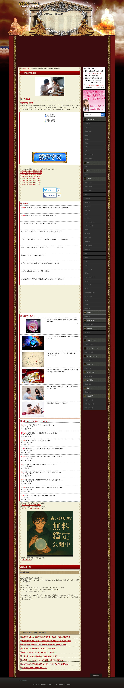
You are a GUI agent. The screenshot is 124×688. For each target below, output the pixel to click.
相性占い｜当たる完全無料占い (31, 505)
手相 (86, 261)
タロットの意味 (89, 352)
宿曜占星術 (88, 237)
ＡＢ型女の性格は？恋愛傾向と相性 (31, 173)
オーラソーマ (88, 269)
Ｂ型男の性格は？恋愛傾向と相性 (30, 178)
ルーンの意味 (88, 360)
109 (59, 195)
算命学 (87, 214)
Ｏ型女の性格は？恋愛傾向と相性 (30, 184)
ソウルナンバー (89, 281)
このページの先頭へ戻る (98, 675)
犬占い (87, 300)
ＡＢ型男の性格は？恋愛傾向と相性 (31, 171)
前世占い (87, 308)
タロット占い (88, 182)
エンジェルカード (89, 222)
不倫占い (87, 143)
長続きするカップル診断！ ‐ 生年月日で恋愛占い (39, 652)
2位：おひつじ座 (89, 404)
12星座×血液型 (89, 324)
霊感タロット (88, 186)
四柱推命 (87, 210)
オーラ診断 (88, 285)
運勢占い (87, 332)
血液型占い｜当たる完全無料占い (32, 508)
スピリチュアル (89, 245)
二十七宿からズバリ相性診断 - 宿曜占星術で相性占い (40, 656)
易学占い (87, 273)
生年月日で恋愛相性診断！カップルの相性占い (38, 648)
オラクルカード (89, 226)
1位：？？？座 (89, 400)
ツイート (51, 190)
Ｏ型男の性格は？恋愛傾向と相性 (30, 182)
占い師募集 (88, 392)
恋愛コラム (88, 368)
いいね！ (52, 195)
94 (59, 190)
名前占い (87, 202)
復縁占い (87, 139)
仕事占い (87, 151)
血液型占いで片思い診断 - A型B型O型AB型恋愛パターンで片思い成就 (46, 641)
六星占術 (87, 249)
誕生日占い (88, 194)
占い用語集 (88, 384)
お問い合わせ (22, 680)
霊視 (86, 253)
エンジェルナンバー (90, 277)
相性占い (87, 123)
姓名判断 (87, 198)
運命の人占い (88, 131)
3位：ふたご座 (89, 408)
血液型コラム (88, 376)
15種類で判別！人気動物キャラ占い (34, 668)
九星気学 (87, 241)
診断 (86, 166)
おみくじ (87, 336)
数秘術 (87, 257)
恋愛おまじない (89, 344)
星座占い (87, 316)
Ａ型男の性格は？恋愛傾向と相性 (30, 174)
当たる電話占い (26, 560)
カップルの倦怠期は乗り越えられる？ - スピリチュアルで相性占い (45, 664)
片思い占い (88, 127)
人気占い (87, 147)
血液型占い (88, 206)
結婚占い (87, 135)
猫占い (87, 304)
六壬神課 (87, 233)
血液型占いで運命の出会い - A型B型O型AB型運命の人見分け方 (44, 645)
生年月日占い (88, 190)
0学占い (87, 230)
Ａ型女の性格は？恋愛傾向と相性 (30, 176)
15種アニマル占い (90, 292)
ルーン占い (88, 218)
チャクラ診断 (88, 296)
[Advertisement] (62, 52)
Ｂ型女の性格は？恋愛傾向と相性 (30, 180)
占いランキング (89, 155)
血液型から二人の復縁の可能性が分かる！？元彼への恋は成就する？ (46, 637)
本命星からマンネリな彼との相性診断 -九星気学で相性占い (42, 660)
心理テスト (88, 174)
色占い (87, 289)
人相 (86, 265)
